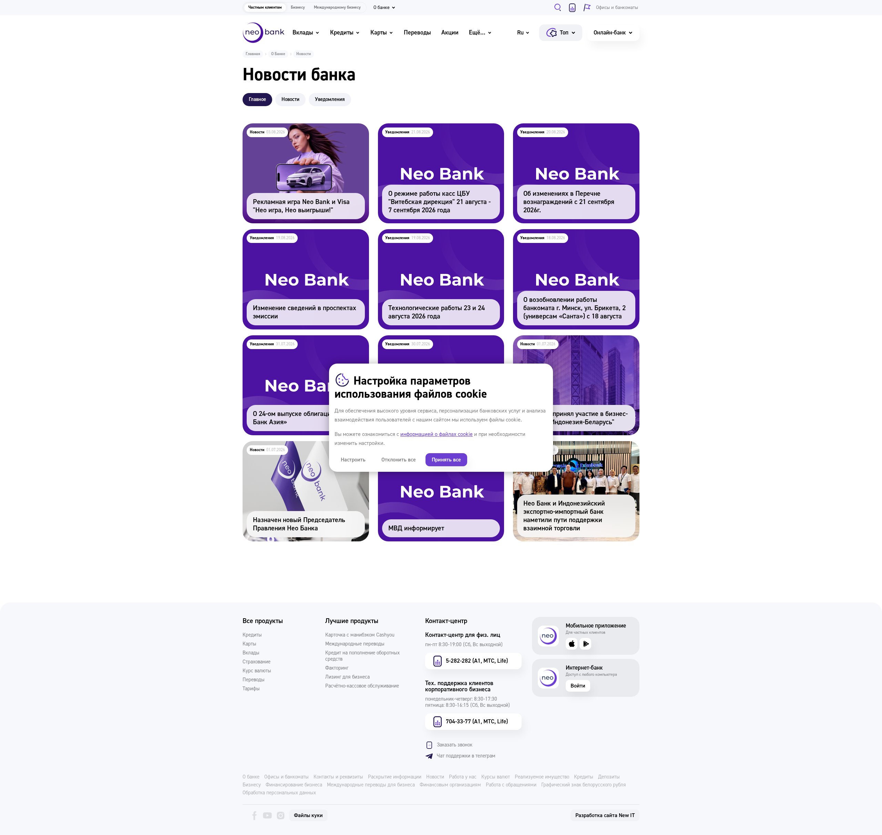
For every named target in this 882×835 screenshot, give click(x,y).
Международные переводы (354, 644)
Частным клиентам (265, 7)
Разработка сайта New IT (605, 815)
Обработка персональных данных (279, 793)
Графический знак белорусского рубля (583, 785)
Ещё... (477, 33)
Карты (378, 33)
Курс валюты (257, 671)
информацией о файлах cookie (436, 434)
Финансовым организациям (450, 785)
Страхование (256, 662)
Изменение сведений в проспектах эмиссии (301, 234)
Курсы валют (495, 777)
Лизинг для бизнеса (347, 677)
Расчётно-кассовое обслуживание (362, 686)
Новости (435, 777)
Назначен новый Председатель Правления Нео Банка (305, 450)
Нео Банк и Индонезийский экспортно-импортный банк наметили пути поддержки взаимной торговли (570, 455)
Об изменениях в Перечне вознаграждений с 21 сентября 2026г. (573, 132)
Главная (253, 54)
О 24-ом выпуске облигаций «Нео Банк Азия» (303, 340)
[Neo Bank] (264, 32)
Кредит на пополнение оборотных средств (362, 656)
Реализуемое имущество (542, 777)
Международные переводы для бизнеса (371, 785)
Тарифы (251, 689)
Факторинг (336, 668)
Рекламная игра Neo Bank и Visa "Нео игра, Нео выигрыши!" (300, 132)
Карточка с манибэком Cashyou (359, 635)
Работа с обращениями (511, 785)
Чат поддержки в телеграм (466, 756)
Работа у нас (462, 777)
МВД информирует (403, 446)
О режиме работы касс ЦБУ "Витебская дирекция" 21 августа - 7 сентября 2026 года (437, 132)
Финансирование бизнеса (294, 785)
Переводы (417, 33)
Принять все (446, 459)
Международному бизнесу (337, 7)
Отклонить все (398, 459)
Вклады (303, 33)
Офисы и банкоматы (286, 777)
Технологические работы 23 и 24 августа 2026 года (439, 238)
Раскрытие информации (394, 777)
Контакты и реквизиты (338, 777)
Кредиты (341, 33)
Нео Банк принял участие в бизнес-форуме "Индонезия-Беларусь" (570, 344)
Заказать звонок (454, 745)
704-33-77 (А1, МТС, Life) (477, 721)
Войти (578, 685)
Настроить (353, 459)
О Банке (278, 54)
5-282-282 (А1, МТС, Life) (477, 660)
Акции (450, 33)
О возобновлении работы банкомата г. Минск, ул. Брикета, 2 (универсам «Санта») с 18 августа (573, 243)
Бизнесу (298, 7)
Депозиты (609, 777)
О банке (251, 777)
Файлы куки (308, 815)
